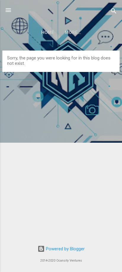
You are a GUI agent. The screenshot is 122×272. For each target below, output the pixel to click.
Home (47, 32)
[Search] (113, 12)
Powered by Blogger (65, 248)
